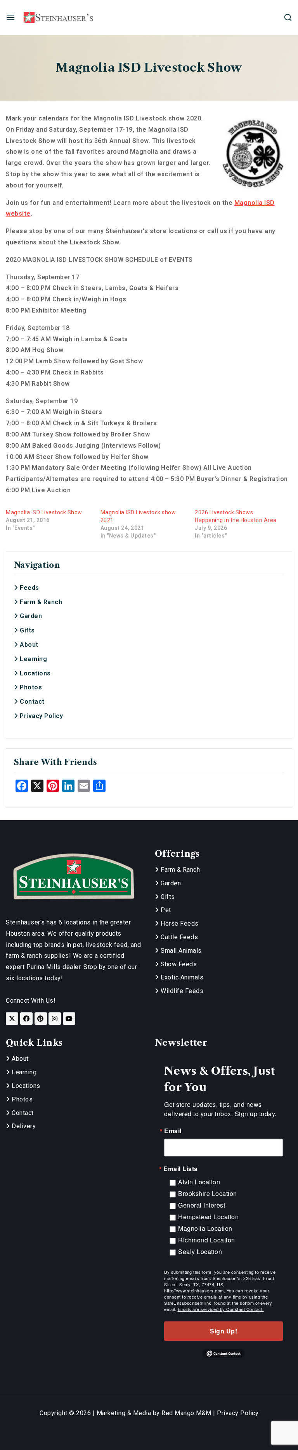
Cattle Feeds (178, 937)
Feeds (28, 587)
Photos (30, 687)
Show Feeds (178, 964)
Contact (31, 701)
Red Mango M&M (186, 1413)
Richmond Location (206, 1239)
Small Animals (180, 950)
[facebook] (26, 1018)
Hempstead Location (208, 1216)
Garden (30, 616)
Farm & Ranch (40, 602)
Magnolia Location (205, 1228)
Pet (165, 910)
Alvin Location (199, 1181)
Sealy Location (200, 1251)
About (28, 644)
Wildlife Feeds (181, 991)
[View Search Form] (288, 17)
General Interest (201, 1205)
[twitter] (12, 1018)
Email (173, 1131)
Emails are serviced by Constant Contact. (221, 1309)
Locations (34, 673)
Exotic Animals (181, 977)
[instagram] (55, 1018)
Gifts (26, 630)
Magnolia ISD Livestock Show (44, 512)
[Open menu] (10, 17)
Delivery (23, 1126)
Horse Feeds (179, 923)
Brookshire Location (207, 1193)
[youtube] (69, 1018)
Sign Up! (223, 1330)
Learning (32, 659)
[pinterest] (41, 1018)
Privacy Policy (40, 716)
